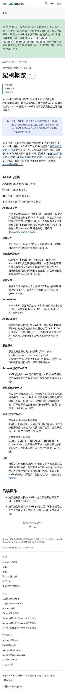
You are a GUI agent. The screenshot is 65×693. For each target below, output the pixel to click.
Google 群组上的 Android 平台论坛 (19, 618)
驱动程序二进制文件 (11, 586)
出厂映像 (6, 581)
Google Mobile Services (13, 654)
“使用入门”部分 (29, 501)
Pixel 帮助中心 (9, 645)
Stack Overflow (9, 659)
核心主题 (23, 62)
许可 (39, 675)
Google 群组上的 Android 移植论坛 (19, 627)
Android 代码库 (9, 562)
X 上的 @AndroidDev (12, 603)
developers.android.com (21, 232)
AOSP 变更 (12, 49)
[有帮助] (25, 68)
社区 (20, 675)
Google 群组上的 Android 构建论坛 (19, 623)
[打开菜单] (5, 3)
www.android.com (11, 650)
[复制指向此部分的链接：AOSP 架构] (23, 177)
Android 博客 (8, 608)
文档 (4, 13)
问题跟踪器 (7, 664)
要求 (4, 566)
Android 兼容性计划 (12, 164)
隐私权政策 (49, 675)
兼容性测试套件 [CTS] (31, 157)
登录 (59, 3)
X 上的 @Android (10, 598)
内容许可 (32, 539)
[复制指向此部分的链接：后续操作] (20, 491)
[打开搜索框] (46, 3)
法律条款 (29, 675)
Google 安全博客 (10, 613)
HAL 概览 (29, 408)
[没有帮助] (30, 68)
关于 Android (8, 675)
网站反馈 (8, 680)
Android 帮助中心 (10, 640)
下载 (4, 571)
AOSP (5, 62)
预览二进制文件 (9, 576)
